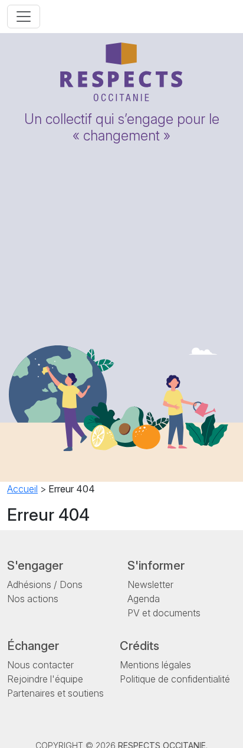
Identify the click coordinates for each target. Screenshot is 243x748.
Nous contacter (40, 665)
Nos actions (32, 599)
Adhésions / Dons (45, 584)
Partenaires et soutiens (55, 693)
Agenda (143, 599)
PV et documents (164, 613)
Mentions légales (155, 665)
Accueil (22, 489)
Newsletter (150, 584)
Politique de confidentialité (175, 679)
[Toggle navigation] (23, 16)
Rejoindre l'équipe (45, 679)
